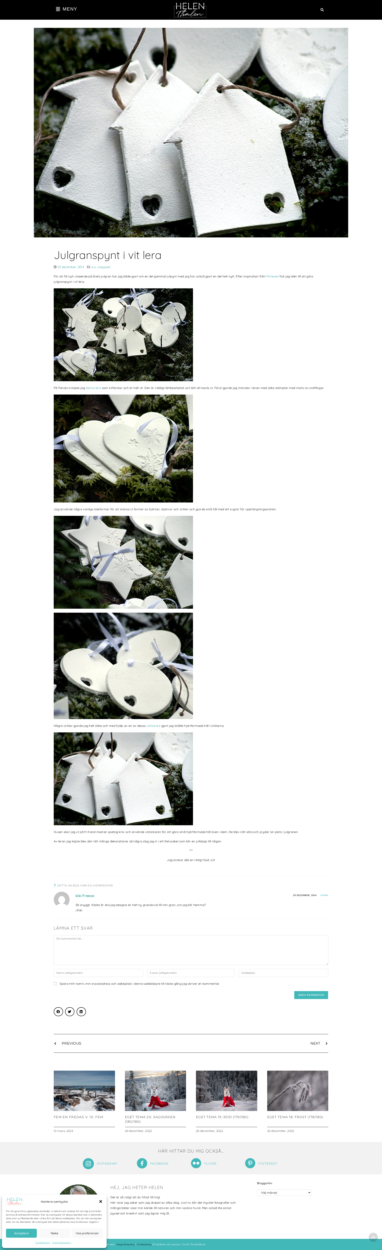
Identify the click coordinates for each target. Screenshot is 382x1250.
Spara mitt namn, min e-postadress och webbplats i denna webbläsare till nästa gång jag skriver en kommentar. (139, 984)
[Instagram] (88, 1163)
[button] (101, 1201)
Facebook (159, 1163)
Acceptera (21, 1233)
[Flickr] (196, 1163)
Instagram (107, 1163)
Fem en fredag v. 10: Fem (78, 1117)
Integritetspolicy (61, 1242)
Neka (54, 1233)
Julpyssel (103, 267)
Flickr (210, 1163)
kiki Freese (85, 895)
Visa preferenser (87, 1233)
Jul (93, 267)
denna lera (94, 388)
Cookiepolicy (42, 1242)
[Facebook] (142, 1163)
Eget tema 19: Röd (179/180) (222, 1117)
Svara (324, 895)
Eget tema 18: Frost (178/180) (295, 1117)
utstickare (153, 726)
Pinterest (272, 276)
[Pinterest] (250, 1163)
